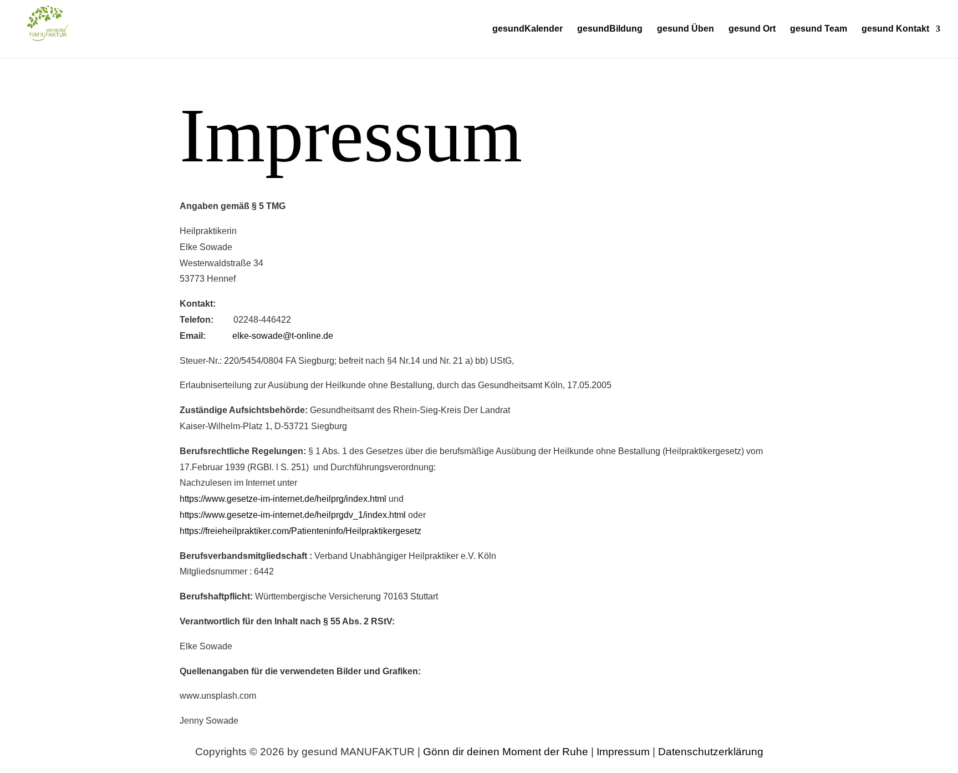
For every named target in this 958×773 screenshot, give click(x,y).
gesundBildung (610, 29)
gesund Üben (685, 29)
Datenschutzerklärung (710, 751)
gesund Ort (752, 29)
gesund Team (818, 29)
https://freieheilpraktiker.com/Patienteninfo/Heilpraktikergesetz (300, 531)
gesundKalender (527, 29)
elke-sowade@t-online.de (282, 335)
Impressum (625, 751)
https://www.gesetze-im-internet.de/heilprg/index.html (283, 499)
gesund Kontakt (895, 29)
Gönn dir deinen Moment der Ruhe (505, 751)
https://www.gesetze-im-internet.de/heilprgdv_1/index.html (293, 515)
